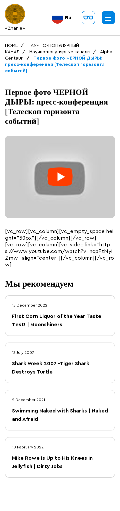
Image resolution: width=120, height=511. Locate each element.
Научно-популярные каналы (59, 52)
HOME (11, 45)
